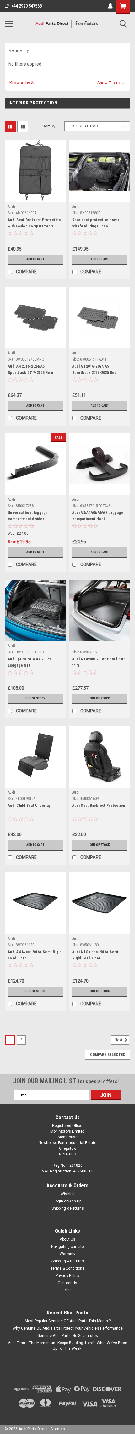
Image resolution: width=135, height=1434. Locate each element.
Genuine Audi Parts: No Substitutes (67, 1335)
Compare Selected (107, 1055)
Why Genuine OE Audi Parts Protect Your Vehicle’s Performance (68, 1328)
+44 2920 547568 (26, 6)
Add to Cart (35, 259)
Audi (11, 206)
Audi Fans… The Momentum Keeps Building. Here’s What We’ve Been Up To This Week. (67, 1346)
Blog (68, 1290)
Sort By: (49, 126)
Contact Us (67, 1283)
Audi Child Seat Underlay (29, 805)
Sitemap (58, 1429)
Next (119, 1040)
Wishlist (68, 1194)
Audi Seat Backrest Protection (98, 805)
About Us (67, 1239)
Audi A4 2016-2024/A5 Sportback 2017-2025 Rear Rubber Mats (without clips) (96, 372)
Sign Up (74, 1201)
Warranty (67, 1254)
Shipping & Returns (67, 1208)
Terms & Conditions (67, 1268)
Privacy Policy (67, 1275)
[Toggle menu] (9, 23)
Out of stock (35, 698)
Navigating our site (67, 1246)
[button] (67, 83)
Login (58, 1201)
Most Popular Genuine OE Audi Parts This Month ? (68, 1321)
